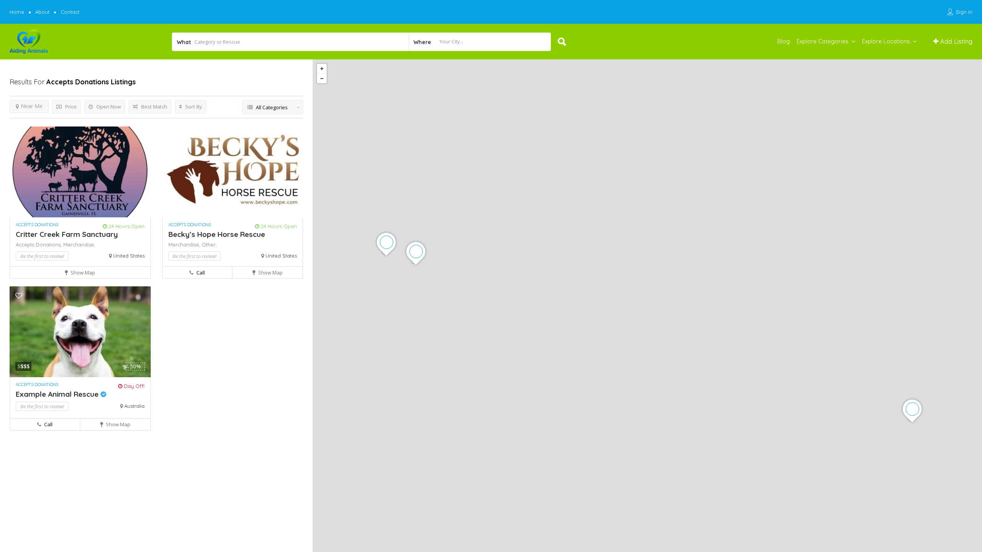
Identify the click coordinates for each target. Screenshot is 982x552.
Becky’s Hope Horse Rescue (216, 234)
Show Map (82, 272)
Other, (209, 245)
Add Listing (955, 41)
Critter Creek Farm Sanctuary (67, 234)
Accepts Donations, (39, 245)
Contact (70, 12)
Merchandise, (79, 245)
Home (17, 12)
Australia (134, 406)
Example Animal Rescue (58, 394)
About (42, 12)
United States (129, 256)
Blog (783, 41)
